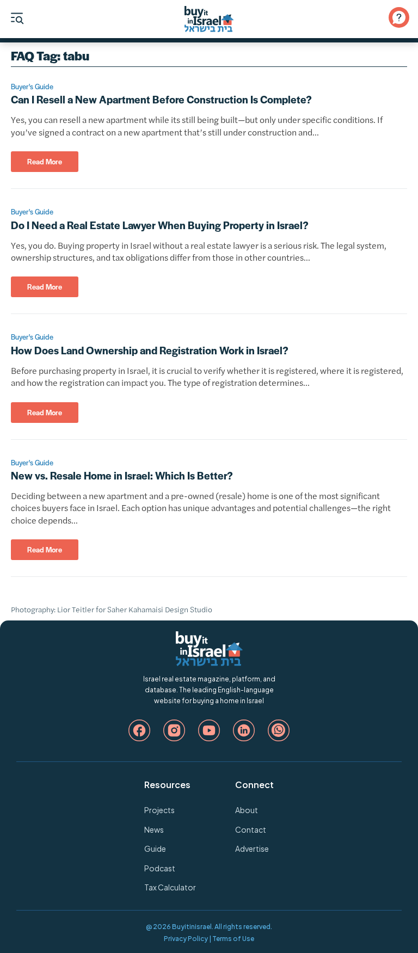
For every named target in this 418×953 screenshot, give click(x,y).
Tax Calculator (170, 887)
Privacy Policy (186, 938)
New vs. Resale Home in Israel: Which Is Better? (122, 475)
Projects (159, 810)
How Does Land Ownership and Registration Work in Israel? (149, 350)
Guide (155, 848)
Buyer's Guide (32, 86)
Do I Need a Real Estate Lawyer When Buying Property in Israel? (160, 225)
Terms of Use (233, 938)
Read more (44, 161)
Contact (250, 829)
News (154, 829)
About (246, 810)
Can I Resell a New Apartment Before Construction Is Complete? (161, 99)
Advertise (252, 848)
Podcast (159, 868)
